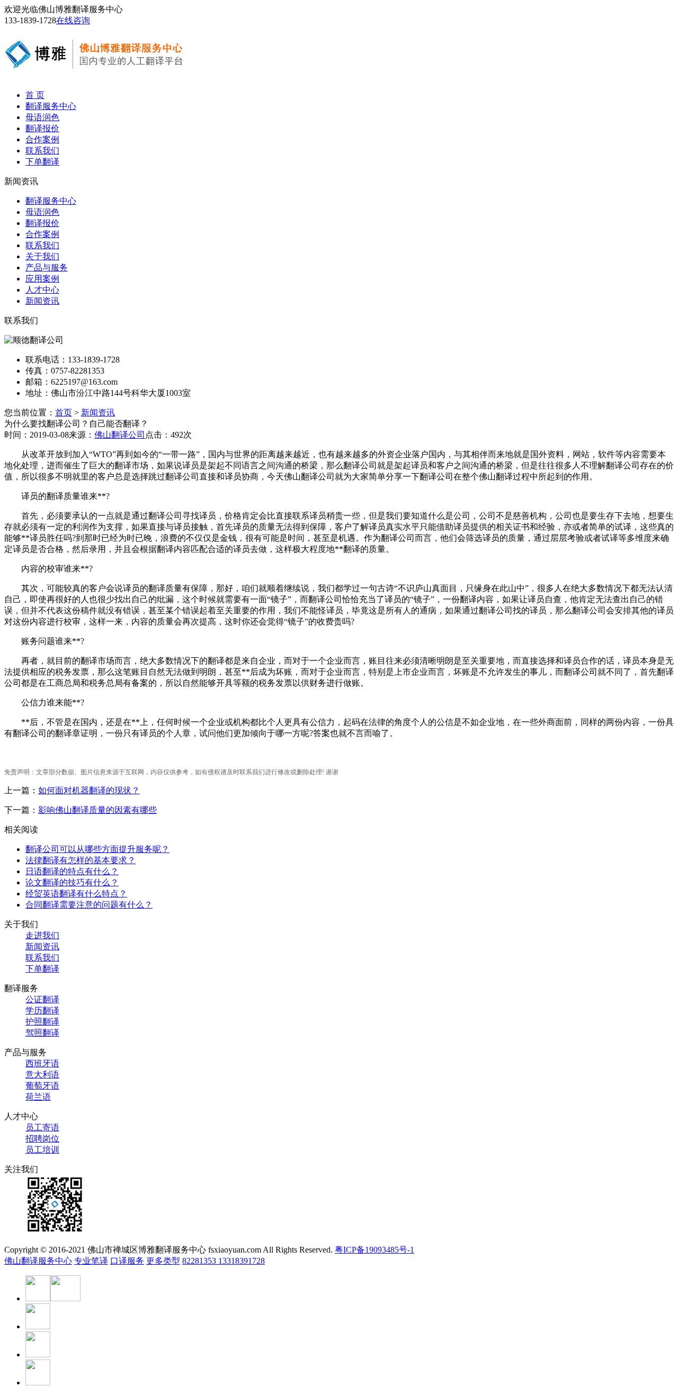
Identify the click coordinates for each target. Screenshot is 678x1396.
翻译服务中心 (50, 106)
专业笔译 (91, 1260)
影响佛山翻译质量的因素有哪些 (97, 809)
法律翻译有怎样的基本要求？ (80, 860)
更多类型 (163, 1260)
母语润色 (42, 117)
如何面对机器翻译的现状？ (89, 790)
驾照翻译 (42, 1032)
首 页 (34, 94)
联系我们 (42, 150)
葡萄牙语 (42, 1085)
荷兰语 (38, 1096)
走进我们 (42, 935)
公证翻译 (42, 999)
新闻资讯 (42, 300)
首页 (63, 412)
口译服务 (127, 1260)
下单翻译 (42, 161)
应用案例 (42, 278)
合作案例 (42, 139)
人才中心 (42, 289)
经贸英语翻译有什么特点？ (76, 893)
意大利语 (42, 1074)
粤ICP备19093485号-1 (374, 1249)
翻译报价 (42, 128)
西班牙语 (42, 1063)
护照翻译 (42, 1021)
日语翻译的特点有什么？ (72, 871)
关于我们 (42, 256)
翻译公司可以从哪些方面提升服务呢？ (97, 849)
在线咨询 (73, 20)
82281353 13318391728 (223, 1260)
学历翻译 (42, 1010)
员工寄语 (42, 1127)
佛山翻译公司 (119, 434)
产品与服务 (46, 267)
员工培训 (42, 1149)
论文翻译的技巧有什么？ (72, 882)
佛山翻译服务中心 (38, 1260)
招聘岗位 (42, 1138)
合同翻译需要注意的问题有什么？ (89, 904)
